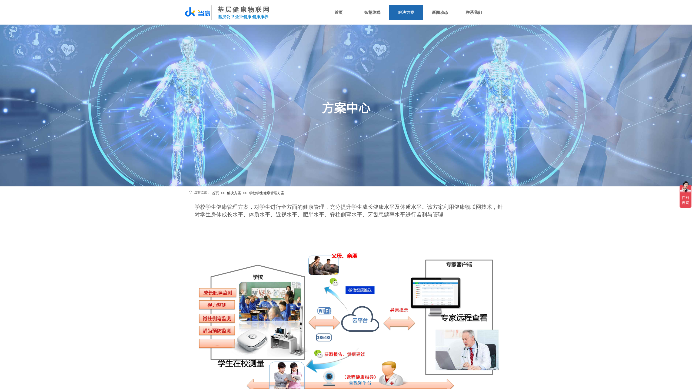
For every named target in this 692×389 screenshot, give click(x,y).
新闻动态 (440, 12)
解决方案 (406, 12)
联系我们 (474, 12)
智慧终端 (372, 12)
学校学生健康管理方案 (266, 193)
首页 (339, 12)
